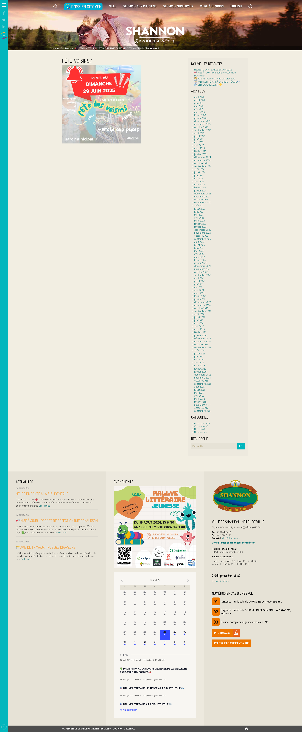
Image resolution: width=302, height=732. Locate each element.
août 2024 (199, 169)
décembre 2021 (202, 265)
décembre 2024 (202, 157)
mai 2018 (199, 392)
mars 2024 (199, 184)
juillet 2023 (199, 208)
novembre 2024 (202, 160)
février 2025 (200, 151)
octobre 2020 (201, 308)
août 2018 (199, 386)
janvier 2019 (200, 371)
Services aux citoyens (140, 6)
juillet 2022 (199, 244)
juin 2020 (198, 320)
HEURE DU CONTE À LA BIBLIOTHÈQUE (213, 69)
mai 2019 (199, 359)
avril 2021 (199, 290)
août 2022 (199, 241)
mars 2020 (199, 329)
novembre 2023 (202, 196)
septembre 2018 (202, 383)
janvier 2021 (200, 299)
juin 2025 (198, 139)
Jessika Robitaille (220, 581)
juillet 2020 (199, 317)
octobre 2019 (201, 344)
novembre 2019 (202, 341)
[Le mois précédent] (188, 580)
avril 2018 (199, 395)
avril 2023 (199, 217)
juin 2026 (198, 102)
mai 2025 (199, 142)
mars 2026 (199, 112)
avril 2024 (199, 181)
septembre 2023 (202, 202)
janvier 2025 (200, 154)
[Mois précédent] (122, 580)
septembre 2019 (202, 347)
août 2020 (199, 314)
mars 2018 (199, 398)
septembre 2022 (202, 238)
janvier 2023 (200, 226)
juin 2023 (198, 211)
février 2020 (200, 332)
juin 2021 (198, 284)
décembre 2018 (202, 374)
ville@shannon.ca (231, 538)
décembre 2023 (202, 193)
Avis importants (202, 423)
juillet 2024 (199, 172)
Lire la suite (44, 505)
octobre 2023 (201, 199)
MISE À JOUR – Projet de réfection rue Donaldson (215, 74)
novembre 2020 (202, 305)
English (236, 6)
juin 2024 (198, 175)
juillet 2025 (199, 136)
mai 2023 (199, 214)
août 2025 (199, 133)
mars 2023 (199, 220)
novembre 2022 (202, 232)
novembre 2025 (202, 124)
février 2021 (200, 296)
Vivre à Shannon (212, 6)
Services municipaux (178, 6)
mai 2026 (199, 105)
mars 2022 (199, 256)
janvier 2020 (200, 335)
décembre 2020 (202, 302)
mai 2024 (199, 178)
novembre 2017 (202, 404)
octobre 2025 (201, 127)
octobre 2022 (201, 235)
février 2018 (200, 401)
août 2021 (199, 278)
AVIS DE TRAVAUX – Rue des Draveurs (216, 78)
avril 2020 (199, 326)
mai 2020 (199, 323)
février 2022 (200, 259)
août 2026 (199, 96)
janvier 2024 (200, 190)
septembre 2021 (202, 275)
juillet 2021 (199, 281)
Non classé (199, 429)
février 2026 (200, 115)
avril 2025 (199, 145)
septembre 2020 (202, 311)
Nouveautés (200, 432)
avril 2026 (199, 108)
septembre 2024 (202, 166)
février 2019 (200, 368)
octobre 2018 (201, 380)
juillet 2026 (199, 99)
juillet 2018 (199, 389)
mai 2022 (199, 250)
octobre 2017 (201, 407)
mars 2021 (199, 293)
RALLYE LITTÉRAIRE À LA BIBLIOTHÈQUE (217, 81)
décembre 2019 (202, 338)
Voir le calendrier (128, 709)
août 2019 (199, 350)
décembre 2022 (202, 229)
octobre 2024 (201, 163)
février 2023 (200, 223)
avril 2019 (199, 362)
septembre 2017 (202, 410)
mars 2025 (199, 148)
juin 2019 (198, 356)
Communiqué (201, 426)
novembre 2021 (202, 268)
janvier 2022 (200, 262)
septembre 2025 (202, 130)
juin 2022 (198, 247)
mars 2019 (199, 365)
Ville (113, 6)
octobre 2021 (201, 272)
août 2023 (199, 205)
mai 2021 (199, 287)
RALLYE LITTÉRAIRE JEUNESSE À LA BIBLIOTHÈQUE (152, 688)
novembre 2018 (202, 377)
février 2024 (200, 187)
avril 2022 (199, 253)
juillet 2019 (199, 353)
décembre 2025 (202, 121)
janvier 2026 (200, 118)
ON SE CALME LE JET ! (208, 84)
